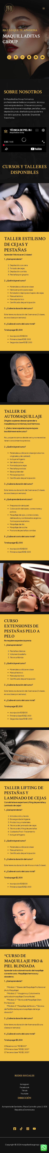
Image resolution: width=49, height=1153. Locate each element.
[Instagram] (27, 1128)
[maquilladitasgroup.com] (9, 8)
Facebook (24, 1087)
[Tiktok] (21, 1128)
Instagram (24, 1084)
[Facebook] (14, 1128)
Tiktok (24, 1090)
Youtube (24, 1093)
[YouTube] (34, 1128)
